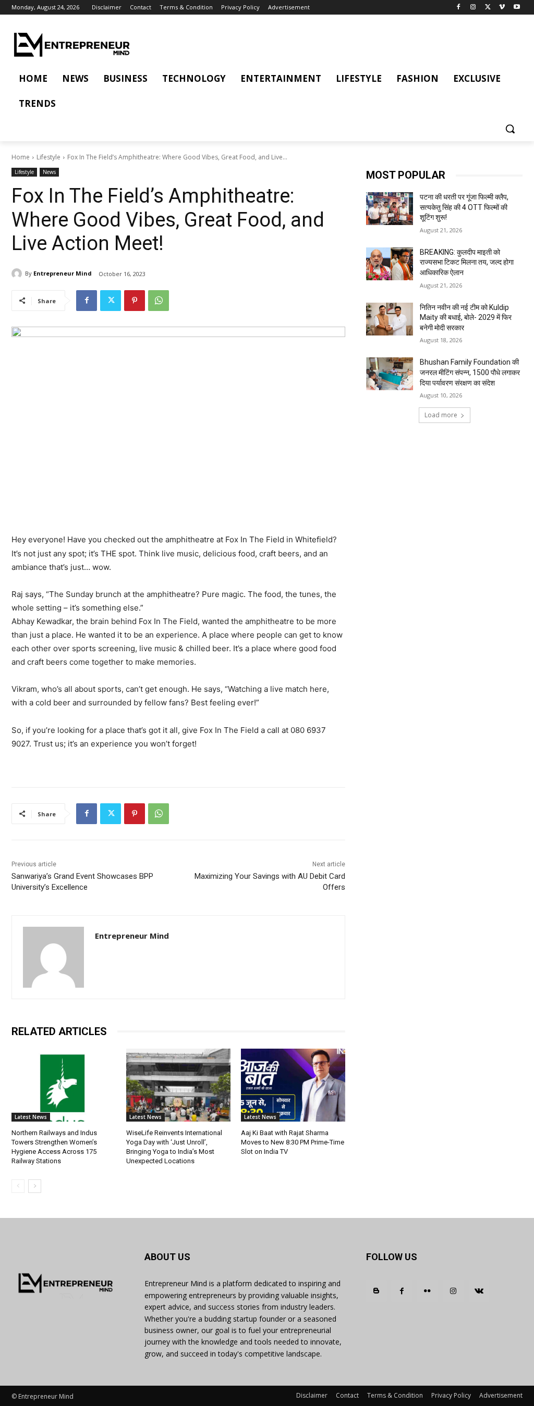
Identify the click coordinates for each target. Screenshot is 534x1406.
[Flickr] (427, 1290)
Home (20, 157)
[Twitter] (488, 8)
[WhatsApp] (158, 300)
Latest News (31, 1117)
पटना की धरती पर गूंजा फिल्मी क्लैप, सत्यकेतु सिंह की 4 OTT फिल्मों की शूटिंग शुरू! (464, 207)
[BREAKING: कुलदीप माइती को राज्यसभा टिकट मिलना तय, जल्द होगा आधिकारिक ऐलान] (389, 263)
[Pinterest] (134, 300)
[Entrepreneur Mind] (18, 273)
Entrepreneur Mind (62, 273)
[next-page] (34, 1186)
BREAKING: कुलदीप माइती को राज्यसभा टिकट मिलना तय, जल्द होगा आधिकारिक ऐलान (467, 262)
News (49, 172)
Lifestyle (48, 157)
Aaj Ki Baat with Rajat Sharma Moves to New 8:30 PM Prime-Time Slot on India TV (292, 1142)
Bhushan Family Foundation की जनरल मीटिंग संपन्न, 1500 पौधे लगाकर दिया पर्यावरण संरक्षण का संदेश (470, 372)
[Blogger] (376, 1290)
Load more (440, 414)
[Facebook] (459, 8)
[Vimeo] (502, 8)
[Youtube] (517, 8)
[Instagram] (473, 8)
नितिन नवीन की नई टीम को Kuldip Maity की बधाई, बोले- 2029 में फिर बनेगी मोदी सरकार (466, 317)
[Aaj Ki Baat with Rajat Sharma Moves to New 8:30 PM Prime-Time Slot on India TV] (293, 1085)
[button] (510, 128)
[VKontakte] (479, 1290)
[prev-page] (18, 1186)
